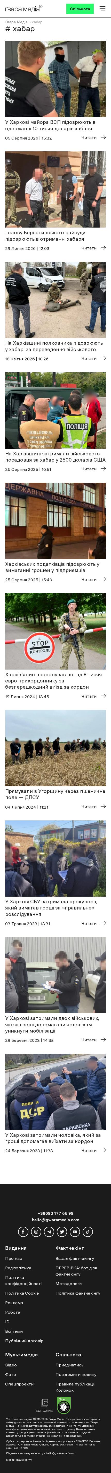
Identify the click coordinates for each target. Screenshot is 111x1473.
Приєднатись (70, 1365)
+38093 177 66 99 (56, 1213)
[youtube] (75, 1232)
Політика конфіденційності (23, 1280)
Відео (11, 1365)
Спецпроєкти (19, 1384)
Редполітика (18, 1268)
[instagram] (36, 1232)
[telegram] (49, 1232)
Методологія (69, 1283)
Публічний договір (24, 1341)
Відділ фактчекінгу (75, 1258)
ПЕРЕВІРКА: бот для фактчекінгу (76, 1271)
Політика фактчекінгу (78, 1293)
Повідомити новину (76, 1374)
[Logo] (24, 9)
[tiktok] (88, 1232)
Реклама (14, 1303)
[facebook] (23, 1232)
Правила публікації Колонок (75, 1387)
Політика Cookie (22, 1293)
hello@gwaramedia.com (55, 1220)
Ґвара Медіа (16, 22)
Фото (10, 1374)
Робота (12, 1312)
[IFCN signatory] (64, 1406)
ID (7, 1322)
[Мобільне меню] (102, 8)
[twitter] (62, 1232)
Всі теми (14, 1331)
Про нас (13, 1258)
